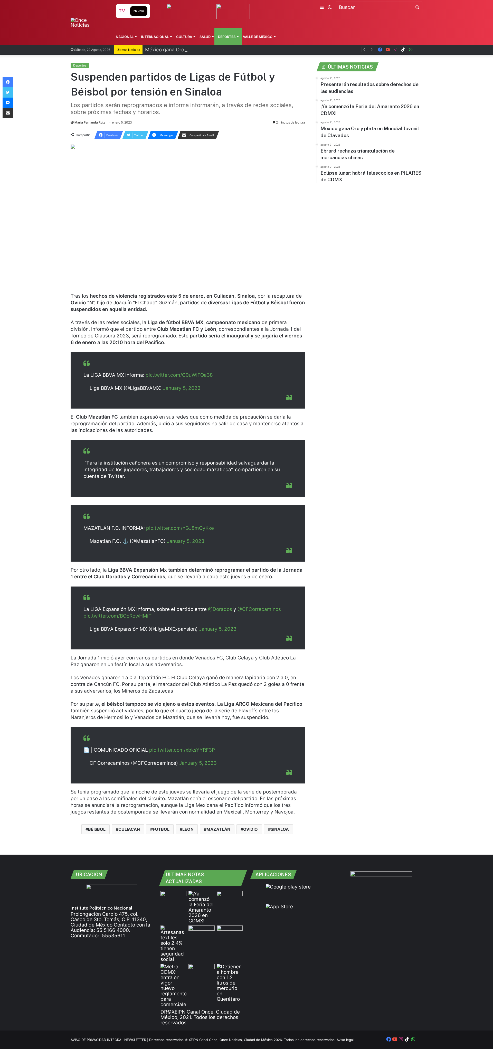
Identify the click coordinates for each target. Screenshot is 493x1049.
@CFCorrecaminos (259, 609)
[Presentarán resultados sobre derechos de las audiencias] (173, 898)
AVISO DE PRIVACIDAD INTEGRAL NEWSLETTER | (110, 1040)
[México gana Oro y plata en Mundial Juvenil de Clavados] (230, 898)
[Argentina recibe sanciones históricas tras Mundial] (201, 971)
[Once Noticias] (88, 22)
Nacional (125, 37)
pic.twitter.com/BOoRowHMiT (117, 616)
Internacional (155, 37)
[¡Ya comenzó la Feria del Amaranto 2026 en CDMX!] (201, 907)
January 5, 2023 (182, 388)
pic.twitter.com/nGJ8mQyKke (180, 528)
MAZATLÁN (218, 829)
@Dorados (220, 609)
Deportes (226, 37)
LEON (188, 829)
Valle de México (257, 37)
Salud (205, 37)
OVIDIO (250, 829)
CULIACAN (129, 829)
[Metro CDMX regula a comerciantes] (173, 985)
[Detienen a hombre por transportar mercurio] (230, 983)
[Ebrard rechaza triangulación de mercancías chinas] (201, 932)
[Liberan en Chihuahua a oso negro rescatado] (230, 932)
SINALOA (280, 829)
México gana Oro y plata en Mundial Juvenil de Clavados (210, 50)
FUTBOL (161, 829)
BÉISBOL (97, 829)
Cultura (184, 37)
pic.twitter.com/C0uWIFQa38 (179, 375)
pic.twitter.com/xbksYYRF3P (182, 750)
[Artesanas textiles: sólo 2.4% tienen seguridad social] (173, 943)
